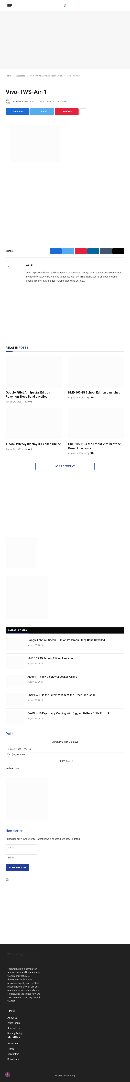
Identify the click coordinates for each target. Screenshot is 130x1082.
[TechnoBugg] (65, 5)
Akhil (18, 101)
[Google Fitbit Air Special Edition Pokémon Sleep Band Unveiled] (34, 372)
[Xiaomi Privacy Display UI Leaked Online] (34, 423)
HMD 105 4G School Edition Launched (94, 392)
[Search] (122, 5)
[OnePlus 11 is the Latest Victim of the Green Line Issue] (96, 423)
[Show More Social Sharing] (82, 111)
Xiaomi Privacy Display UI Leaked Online (33, 444)
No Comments (47, 101)
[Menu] (9, 5)
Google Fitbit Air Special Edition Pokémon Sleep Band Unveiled (28, 394)
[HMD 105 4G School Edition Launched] (96, 372)
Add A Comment (65, 466)
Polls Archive (12, 768)
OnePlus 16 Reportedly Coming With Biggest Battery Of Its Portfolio (69, 713)
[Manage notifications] (7, 1074)
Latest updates (17, 630)
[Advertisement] (65, 40)
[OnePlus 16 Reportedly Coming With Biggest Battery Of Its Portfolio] (15, 717)
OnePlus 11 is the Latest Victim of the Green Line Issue (94, 446)
